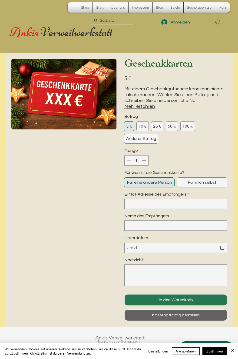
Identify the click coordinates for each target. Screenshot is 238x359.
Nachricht (133, 260)
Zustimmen (214, 351)
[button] (217, 21)
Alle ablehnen (186, 351)
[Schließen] (232, 351)
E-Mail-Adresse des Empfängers (156, 194)
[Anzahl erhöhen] (144, 160)
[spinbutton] (136, 160)
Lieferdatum (136, 238)
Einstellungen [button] (158, 351)
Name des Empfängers (146, 216)
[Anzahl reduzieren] (128, 160)
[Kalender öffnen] (222, 248)
